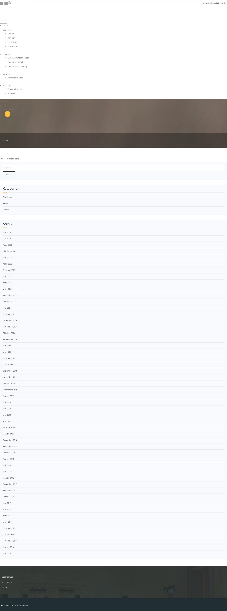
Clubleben (7, 197)
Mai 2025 (7, 238)
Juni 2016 (7, 553)
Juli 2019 (7, 402)
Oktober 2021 (9, 301)
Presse (6, 209)
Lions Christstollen (16, 62)
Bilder (5, 101)
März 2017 (8, 522)
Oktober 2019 (9, 383)
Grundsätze (13, 42)
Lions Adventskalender (18, 58)
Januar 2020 (8, 364)
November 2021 (10, 295)
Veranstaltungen (15, 77)
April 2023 (7, 264)
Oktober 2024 (9, 251)
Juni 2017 (7, 503)
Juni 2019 (7, 408)
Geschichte (13, 46)
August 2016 (8, 547)
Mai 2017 (7, 509)
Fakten (11, 33)
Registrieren (8, 109)
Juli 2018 (7, 465)
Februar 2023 (9, 270)
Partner (11, 38)
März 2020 (8, 352)
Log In (5, 105)
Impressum (7, 582)
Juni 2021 (7, 308)
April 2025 (7, 245)
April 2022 (7, 282)
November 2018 (10, 446)
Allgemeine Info (15, 89)
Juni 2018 (7, 471)
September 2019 (10, 389)
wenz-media (23, 605)
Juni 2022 (7, 276)
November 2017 (10, 490)
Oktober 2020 (9, 333)
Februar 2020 (9, 358)
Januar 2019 (8, 434)
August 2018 (8, 459)
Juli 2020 (7, 345)
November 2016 (10, 541)
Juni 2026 (7, 232)
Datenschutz (7, 577)
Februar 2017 (9, 528)
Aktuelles (7, 74)
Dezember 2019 (10, 371)
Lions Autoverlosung (17, 66)
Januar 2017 (8, 534)
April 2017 (7, 515)
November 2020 (10, 326)
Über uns (7, 30)
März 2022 (8, 289)
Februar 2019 (9, 427)
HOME (5, 25)
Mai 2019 (7, 415)
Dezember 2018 (10, 440)
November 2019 (10, 377)
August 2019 (8, 396)
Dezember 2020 (10, 320)
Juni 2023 (7, 257)
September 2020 (10, 339)
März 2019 (8, 421)
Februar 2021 (9, 314)
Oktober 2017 (9, 496)
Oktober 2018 (9, 452)
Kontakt (11, 93)
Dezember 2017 (10, 484)
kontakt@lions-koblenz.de (214, 3)
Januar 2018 (8, 478)
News (5, 203)
